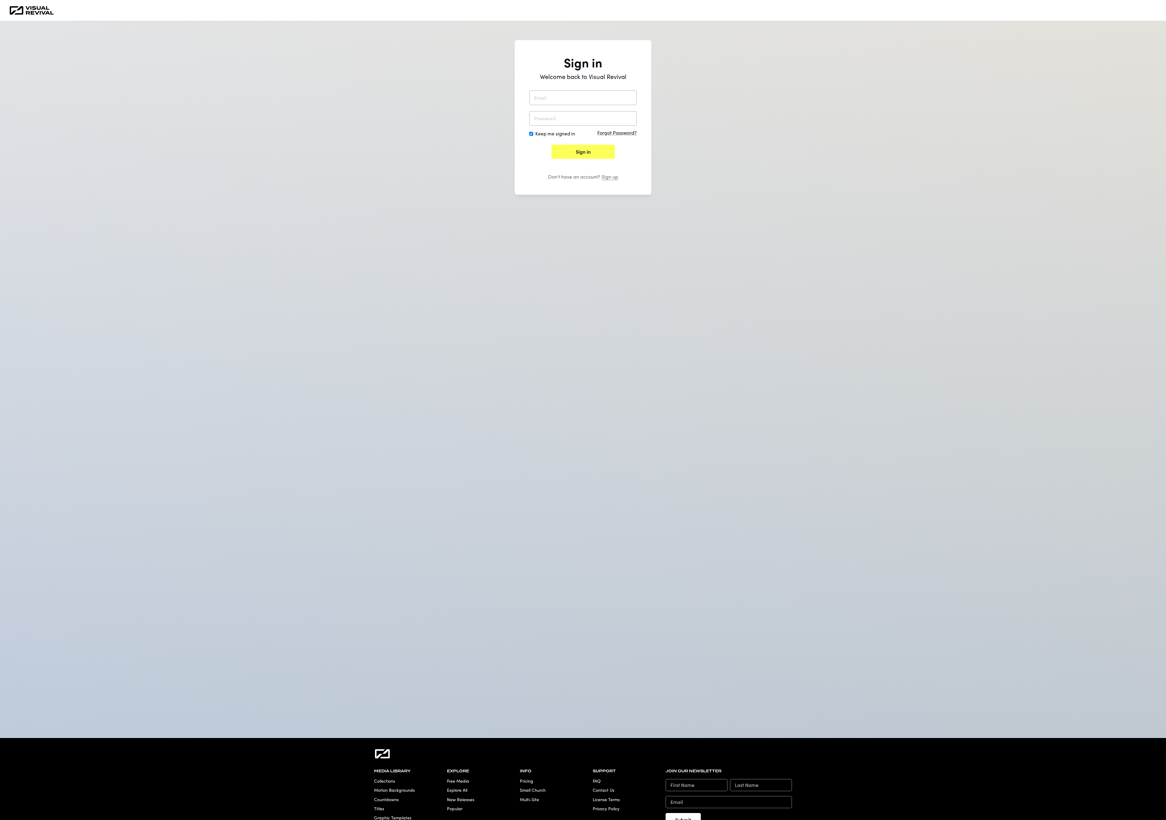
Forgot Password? (617, 132)
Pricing (526, 781)
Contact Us (603, 790)
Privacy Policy (606, 808)
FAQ (597, 781)
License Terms (606, 799)
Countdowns (386, 799)
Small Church (533, 790)
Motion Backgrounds (394, 790)
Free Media (458, 781)
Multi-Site (529, 799)
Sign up (610, 176)
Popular (454, 808)
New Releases (460, 799)
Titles (379, 808)
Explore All (457, 790)
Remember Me (555, 133)
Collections (384, 781)
